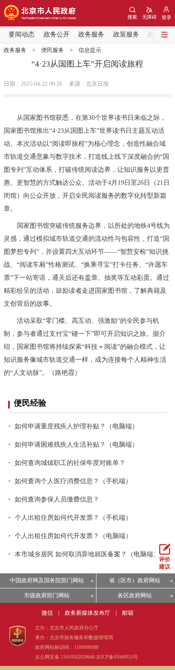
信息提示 (90, 50)
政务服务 (91, 34)
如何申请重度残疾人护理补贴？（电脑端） (76, 426)
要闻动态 (22, 34)
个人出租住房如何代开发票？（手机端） (73, 517)
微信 (47, 613)
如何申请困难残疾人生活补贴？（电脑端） (76, 444)
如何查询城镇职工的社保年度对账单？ (70, 462)
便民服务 (52, 50)
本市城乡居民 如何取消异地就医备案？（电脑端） (87, 554)
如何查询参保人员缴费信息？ (57, 499)
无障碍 (149, 17)
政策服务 (126, 34)
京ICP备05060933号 (117, 657)
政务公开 (57, 34)
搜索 (132, 17)
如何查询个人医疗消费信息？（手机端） (73, 481)
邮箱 (127, 613)
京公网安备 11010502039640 (65, 657)
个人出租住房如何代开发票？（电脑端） (73, 535)
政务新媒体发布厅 (87, 613)
